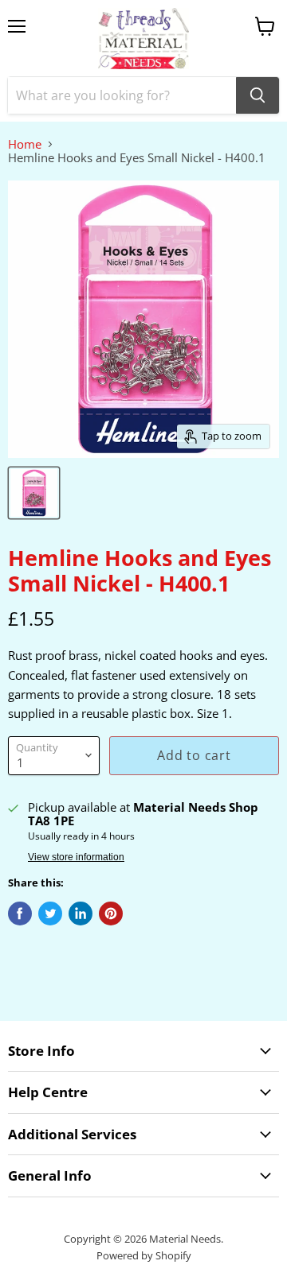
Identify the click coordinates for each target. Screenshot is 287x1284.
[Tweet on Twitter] (50, 913)
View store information (76, 857)
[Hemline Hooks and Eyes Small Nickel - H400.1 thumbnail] (34, 492)
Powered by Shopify (143, 1255)
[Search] (257, 95)
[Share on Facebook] (20, 913)
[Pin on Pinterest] (111, 913)
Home (24, 144)
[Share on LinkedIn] (80, 913)
